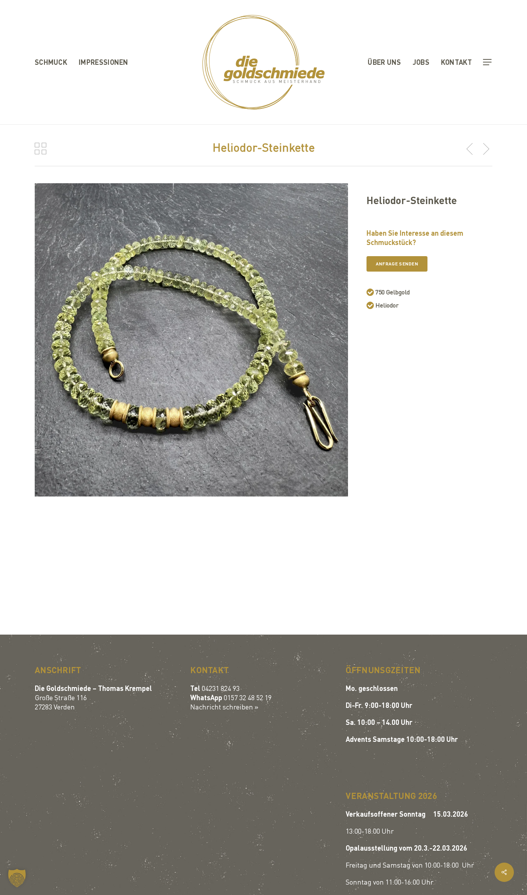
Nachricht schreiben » (224, 706)
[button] (487, 62)
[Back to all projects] (40, 148)
